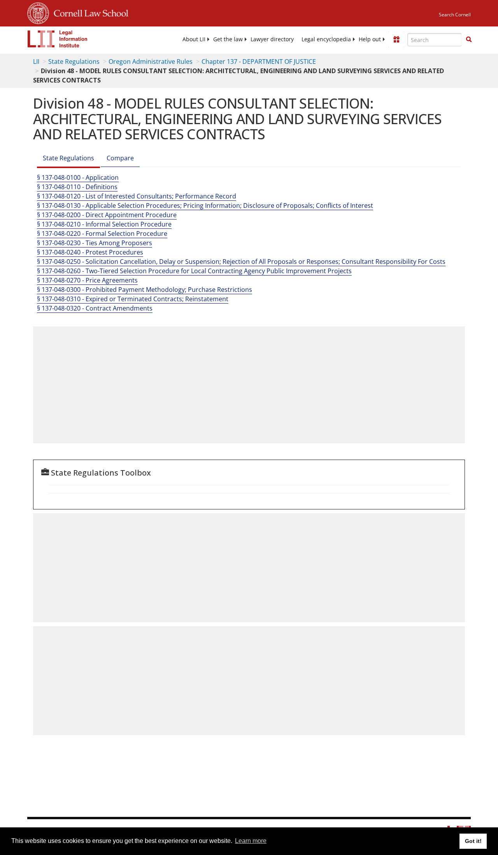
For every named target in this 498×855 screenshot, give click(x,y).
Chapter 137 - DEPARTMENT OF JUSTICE (259, 61)
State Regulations (74, 61)
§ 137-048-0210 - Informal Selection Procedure (104, 224)
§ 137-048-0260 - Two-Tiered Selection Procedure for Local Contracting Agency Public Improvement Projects (194, 271)
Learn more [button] (251, 840)
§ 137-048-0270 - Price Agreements (87, 280)
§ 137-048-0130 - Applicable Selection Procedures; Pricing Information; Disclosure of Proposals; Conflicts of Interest (205, 205)
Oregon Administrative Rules (151, 61)
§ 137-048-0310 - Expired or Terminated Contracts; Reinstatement (132, 299)
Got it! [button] (473, 841)
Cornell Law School (88, 12)
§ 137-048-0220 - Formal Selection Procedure (102, 233)
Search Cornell (455, 14)
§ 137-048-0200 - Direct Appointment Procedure (107, 215)
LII (36, 61)
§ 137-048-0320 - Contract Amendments (95, 308)
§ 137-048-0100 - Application (78, 177)
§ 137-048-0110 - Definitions (77, 187)
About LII (193, 39)
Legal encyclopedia (326, 39)
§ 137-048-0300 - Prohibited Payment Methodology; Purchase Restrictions (144, 289)
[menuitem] (194, 39)
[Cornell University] (38, 12)
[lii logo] (58, 38)
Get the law (228, 39)
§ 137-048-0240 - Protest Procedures (90, 252)
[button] (469, 39)
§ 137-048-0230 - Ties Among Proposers (94, 243)
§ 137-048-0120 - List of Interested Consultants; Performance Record (136, 196)
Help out (370, 39)
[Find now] (468, 39)
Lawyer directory (272, 39)
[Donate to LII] (396, 39)
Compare (120, 158)
